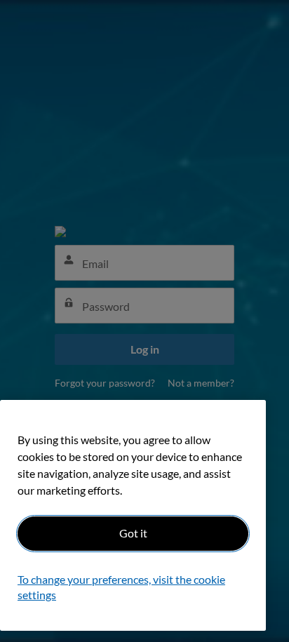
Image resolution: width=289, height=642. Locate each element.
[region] (133, 515)
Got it (133, 533)
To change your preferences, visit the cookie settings (121, 587)
